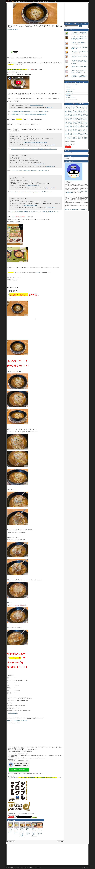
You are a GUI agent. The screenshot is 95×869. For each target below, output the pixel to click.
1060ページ (75, 138)
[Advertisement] (35, 40)
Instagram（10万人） (70, 89)
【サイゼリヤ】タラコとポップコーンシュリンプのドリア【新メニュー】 (28, 831)
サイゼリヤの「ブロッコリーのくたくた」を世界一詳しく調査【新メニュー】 (29, 170)
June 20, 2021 (49, 107)
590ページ (82, 123)
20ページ (69, 107)
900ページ (80, 133)
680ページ (82, 126)
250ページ (70, 114)
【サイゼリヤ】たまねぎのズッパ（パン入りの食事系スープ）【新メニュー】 (34, 27)
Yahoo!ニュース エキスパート (72, 99)
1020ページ (75, 137)
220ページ (77, 112)
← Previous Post (10, 841)
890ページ (75, 133)
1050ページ (69, 138)
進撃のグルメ (10, 1)
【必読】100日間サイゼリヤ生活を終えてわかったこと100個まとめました (28, 114)
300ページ (72, 115)
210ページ (72, 112)
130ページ (77, 110)
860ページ (82, 131)
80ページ (75, 108)
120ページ (72, 110)
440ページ (75, 119)
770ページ (82, 129)
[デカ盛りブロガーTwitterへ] (73, 180)
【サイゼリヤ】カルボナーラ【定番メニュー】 (10, 830)
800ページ (75, 130)
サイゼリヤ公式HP (12, 713)
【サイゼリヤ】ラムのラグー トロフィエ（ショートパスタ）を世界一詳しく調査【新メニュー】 (34, 149)
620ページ (75, 125)
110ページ (67, 110)
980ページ (75, 136)
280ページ (85, 114)
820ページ (85, 130)
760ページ (77, 129)
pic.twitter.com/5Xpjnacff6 (41, 142)
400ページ (77, 118)
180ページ (80, 111)
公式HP (38, 272)
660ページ (72, 126)
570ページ (72, 123)
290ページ (67, 115)
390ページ (72, 118)
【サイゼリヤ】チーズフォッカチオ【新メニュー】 (16, 831)
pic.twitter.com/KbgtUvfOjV (32, 185)
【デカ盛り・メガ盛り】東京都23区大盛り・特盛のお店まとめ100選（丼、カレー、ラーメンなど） (79, 38)
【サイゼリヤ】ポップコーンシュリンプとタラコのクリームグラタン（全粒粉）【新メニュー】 (22, 832)
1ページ (66, 106)
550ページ (85, 122)
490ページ (77, 121)
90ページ (80, 108)
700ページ (70, 127)
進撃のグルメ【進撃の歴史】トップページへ (76, 209)
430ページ (70, 119)
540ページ (80, 122)
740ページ (67, 129)
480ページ (72, 121)
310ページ (77, 115)
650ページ (67, 126)
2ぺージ (70, 106)
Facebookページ (69, 93)
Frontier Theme (85, 867)
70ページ (70, 108)
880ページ (70, 133)
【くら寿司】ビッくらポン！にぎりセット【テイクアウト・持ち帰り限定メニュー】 (79, 76)
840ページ (72, 131)
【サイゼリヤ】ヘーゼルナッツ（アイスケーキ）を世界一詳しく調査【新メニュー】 (31, 192)
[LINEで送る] (11, 51)
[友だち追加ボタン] (19, 772)
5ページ (83, 106)
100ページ (85, 108)
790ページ (70, 130)
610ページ (70, 125)
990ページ (80, 136)
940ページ (77, 134)
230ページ (82, 112)
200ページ (67, 112)
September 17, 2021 (50, 207)
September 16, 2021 (50, 187)
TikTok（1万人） (69, 91)
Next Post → (60, 841)
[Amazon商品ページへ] (19, 811)
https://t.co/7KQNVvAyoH (29, 142)
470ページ (67, 121)
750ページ (72, 129)
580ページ (77, 123)
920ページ (67, 134)
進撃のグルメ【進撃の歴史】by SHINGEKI (17, 720)
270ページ (80, 114)
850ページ (77, 131)
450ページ (80, 119)
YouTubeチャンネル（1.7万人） (72, 84)
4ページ (79, 106)
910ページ (85, 133)
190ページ (85, 111)
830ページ (67, 131)
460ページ (85, 119)
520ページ (70, 122)
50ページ (83, 107)
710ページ (75, 127)
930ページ (72, 134)
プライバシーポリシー (70, 97)
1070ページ (80, 138)
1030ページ (80, 137)
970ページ (70, 136)
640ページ (85, 125)
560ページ (67, 123)
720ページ (80, 127)
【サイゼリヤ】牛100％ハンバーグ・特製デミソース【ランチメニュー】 (39, 831)
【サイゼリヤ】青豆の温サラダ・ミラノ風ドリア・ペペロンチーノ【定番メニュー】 (33, 832)
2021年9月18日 (11, 29)
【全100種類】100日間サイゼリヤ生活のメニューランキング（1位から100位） (29, 111)
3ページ (74, 106)
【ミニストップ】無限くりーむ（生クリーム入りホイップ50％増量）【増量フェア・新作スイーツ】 (79, 62)
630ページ (80, 125)
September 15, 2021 (50, 145)
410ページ (82, 118)
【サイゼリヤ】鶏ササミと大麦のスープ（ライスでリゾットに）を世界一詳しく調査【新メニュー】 (34, 211)
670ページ (77, 126)
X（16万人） (68, 87)
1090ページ (69, 140)
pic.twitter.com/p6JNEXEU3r (38, 163)
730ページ (85, 127)
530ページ (75, 122)
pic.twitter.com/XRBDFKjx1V (30, 205)
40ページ (79, 107)
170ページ (75, 111)
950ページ (82, 134)
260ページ (75, 114)
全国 (17, 29)
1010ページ (69, 137)
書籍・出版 (68, 95)
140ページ (82, 110)
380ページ (67, 118)
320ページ (82, 115)
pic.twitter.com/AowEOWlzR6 (36, 105)
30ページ (74, 107)
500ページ (82, 121)
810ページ (80, 130)
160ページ (70, 111)
